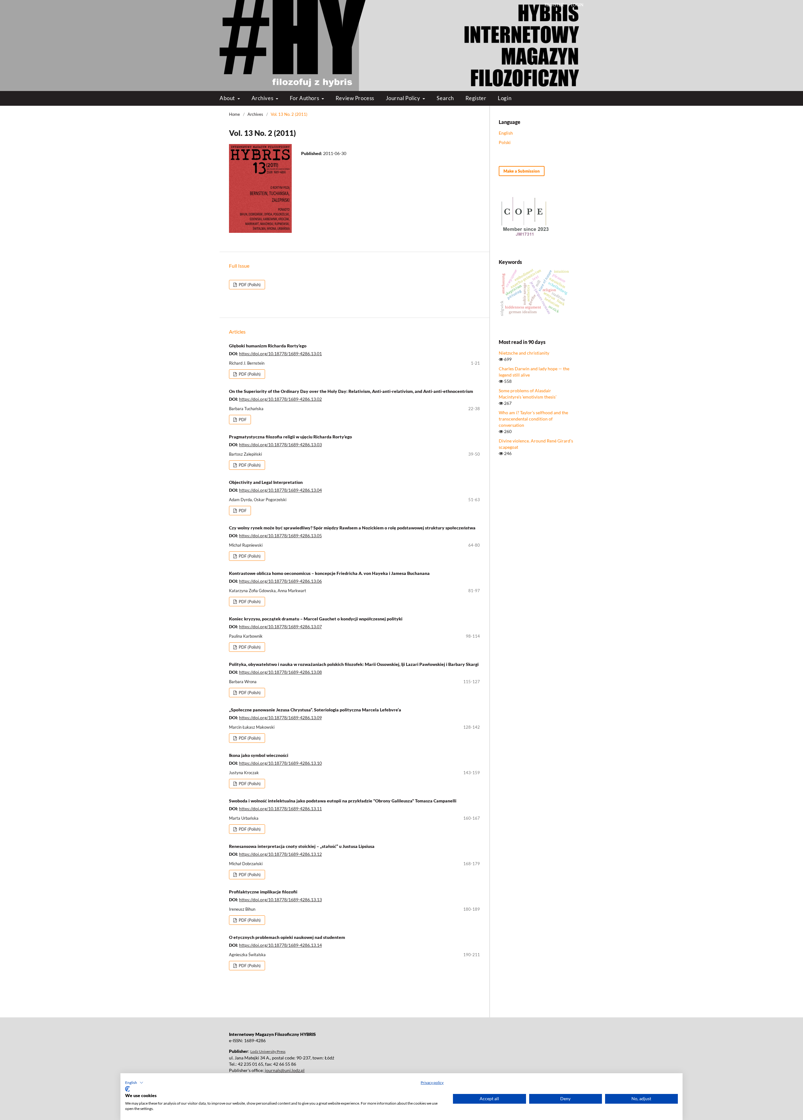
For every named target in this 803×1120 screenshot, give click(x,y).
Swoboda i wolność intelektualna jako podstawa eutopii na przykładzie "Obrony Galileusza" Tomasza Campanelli (342, 800)
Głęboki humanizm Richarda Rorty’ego (267, 345)
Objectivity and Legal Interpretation (266, 482)
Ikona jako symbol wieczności (258, 755)
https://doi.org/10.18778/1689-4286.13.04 (280, 490)
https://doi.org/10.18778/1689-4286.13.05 (280, 535)
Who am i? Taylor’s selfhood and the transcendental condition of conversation (533, 419)
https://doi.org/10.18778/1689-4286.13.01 (280, 353)
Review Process (355, 98)
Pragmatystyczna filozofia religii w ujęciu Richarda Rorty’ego (290, 436)
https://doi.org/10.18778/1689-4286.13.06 (280, 581)
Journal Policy (403, 98)
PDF (242, 419)
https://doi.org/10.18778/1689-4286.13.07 (280, 626)
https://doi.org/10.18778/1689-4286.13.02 (280, 399)
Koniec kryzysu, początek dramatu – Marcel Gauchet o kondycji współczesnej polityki (315, 618)
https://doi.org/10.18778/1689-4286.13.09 (280, 717)
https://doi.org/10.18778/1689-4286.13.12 (280, 854)
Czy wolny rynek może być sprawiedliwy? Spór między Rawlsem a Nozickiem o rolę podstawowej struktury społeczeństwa (352, 527)
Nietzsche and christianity (524, 353)
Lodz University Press (267, 1051)
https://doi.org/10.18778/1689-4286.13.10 (280, 763)
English (506, 133)
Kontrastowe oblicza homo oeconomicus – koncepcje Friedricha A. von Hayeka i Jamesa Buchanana (329, 573)
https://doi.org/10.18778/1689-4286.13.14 (280, 945)
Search (445, 98)
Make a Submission (521, 171)
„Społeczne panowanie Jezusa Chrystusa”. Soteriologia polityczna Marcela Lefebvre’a (315, 709)
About (228, 98)
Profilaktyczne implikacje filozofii (263, 891)
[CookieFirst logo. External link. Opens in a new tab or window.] (127, 1089)
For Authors (305, 98)
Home (234, 114)
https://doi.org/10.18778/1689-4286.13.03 (280, 444)
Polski (505, 142)
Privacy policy (432, 1082)
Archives (263, 98)
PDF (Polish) (249, 284)
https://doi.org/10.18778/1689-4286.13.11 (280, 808)
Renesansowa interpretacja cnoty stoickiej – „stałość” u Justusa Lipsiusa (302, 846)
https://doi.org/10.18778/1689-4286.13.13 (280, 899)
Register (475, 98)
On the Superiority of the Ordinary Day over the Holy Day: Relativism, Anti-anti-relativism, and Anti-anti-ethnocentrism (351, 391)
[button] (134, 1082)
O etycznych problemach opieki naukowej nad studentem (287, 937)
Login (504, 98)
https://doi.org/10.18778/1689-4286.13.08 (280, 672)
